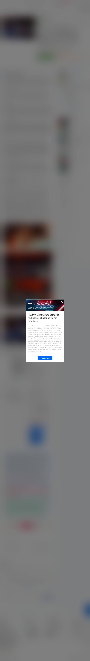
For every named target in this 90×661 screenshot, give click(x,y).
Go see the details (45, 358)
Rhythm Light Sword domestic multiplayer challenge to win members (43, 318)
